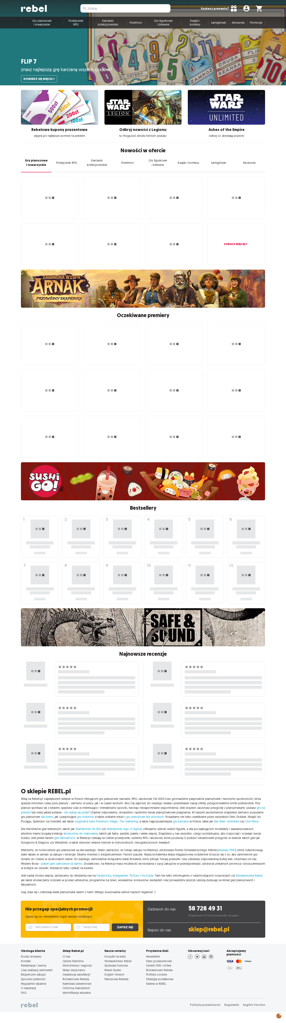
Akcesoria (238, 22)
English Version (114, 974)
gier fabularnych (64, 838)
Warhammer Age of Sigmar (124, 829)
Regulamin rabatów (33, 984)
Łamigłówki (218, 22)
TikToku (134, 875)
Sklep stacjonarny (74, 970)
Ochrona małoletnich (76, 988)
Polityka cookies (156, 974)
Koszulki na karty (115, 956)
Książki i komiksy (195, 22)
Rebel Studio (112, 970)
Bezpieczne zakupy (33, 974)
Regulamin (231, 1005)
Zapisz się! (125, 927)
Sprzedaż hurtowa (116, 965)
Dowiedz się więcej (38, 79)
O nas (66, 956)
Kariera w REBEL (156, 984)
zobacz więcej (234, 244)
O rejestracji (28, 988)
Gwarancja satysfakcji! (76, 974)
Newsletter (153, 956)
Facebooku (104, 875)
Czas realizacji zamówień (37, 970)
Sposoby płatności (33, 979)
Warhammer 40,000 (88, 829)
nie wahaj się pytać (76, 812)
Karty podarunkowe (159, 961)
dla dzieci (47, 817)
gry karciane (181, 821)
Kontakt (26, 961)
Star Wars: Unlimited (226, 821)
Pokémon (136, 22)
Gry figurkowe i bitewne (163, 22)
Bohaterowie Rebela (76, 979)
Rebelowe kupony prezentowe (59, 129)
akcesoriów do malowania (80, 833)
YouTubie (147, 875)
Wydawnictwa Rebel (249, 875)
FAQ (23, 993)
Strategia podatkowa (159, 979)
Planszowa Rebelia (116, 979)
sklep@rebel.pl (208, 929)
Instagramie (120, 875)
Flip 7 (29, 62)
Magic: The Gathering (124, 821)
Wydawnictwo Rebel (117, 961)
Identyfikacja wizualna (77, 993)
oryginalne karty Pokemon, (92, 821)
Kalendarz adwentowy (77, 984)
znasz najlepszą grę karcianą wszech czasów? (66, 69)
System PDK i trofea (158, 965)
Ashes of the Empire (227, 129)
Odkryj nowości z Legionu (142, 129)
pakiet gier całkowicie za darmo (61, 864)
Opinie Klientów (73, 961)
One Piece (252, 821)
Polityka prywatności (205, 1005)
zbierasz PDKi (226, 850)
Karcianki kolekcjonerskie (108, 22)
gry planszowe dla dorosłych (145, 817)
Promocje (256, 22)
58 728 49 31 (205, 908)
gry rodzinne (85, 817)
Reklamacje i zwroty (33, 965)
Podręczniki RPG (75, 22)
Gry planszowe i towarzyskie (42, 22)
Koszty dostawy (31, 956)
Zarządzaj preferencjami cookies (279, 1015)
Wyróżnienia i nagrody (77, 965)
